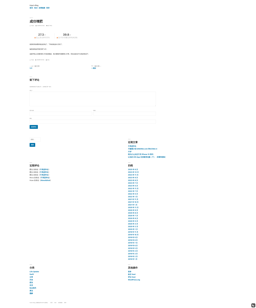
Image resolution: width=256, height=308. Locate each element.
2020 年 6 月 (133, 218)
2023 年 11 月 (133, 175)
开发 (31, 280)
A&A (36, 8)
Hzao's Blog (34, 5)
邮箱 (94, 110)
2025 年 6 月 (133, 169)
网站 (31, 118)
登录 (48, 8)
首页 (31, 8)
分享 (31, 277)
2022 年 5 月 (133, 194)
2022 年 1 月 (133, 197)
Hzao (32, 25)
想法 (48, 59)
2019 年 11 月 (133, 232)
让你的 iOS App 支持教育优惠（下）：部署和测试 (146, 157)
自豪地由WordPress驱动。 (42, 302)
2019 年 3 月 (133, 254)
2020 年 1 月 (133, 229)
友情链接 (42, 8)
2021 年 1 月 (132, 205)
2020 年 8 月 (133, 213)
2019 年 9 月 (133, 237)
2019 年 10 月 (133, 235)
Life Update (34, 272)
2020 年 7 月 (133, 216)
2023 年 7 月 (133, 183)
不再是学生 (132, 146)
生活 (31, 285)
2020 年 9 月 (133, 210)
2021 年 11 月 (133, 199)
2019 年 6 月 (133, 246)
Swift (32, 274)
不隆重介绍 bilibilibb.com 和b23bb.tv (142, 149)
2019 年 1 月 (132, 259)
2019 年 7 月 (133, 243)
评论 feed (131, 277)
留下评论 (50, 25)
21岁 (130, 152)
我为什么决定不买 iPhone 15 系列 (140, 154)
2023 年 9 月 (133, 178)
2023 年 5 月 (133, 186)
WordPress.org (134, 280)
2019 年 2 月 (133, 256)
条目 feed (131, 274)
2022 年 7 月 (133, 191)
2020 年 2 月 (133, 226)
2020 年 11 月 (133, 207)
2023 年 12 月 (133, 172)
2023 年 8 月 (133, 180)
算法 (31, 291)
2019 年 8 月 (133, 240)
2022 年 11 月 (133, 188)
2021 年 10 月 (133, 202)
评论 (31, 90)
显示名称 (32, 110)
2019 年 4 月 (133, 251)
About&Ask (45, 180)
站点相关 (33, 288)
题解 (31, 293)
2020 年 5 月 (133, 221)
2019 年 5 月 (133, 248)
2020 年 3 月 (133, 224)
